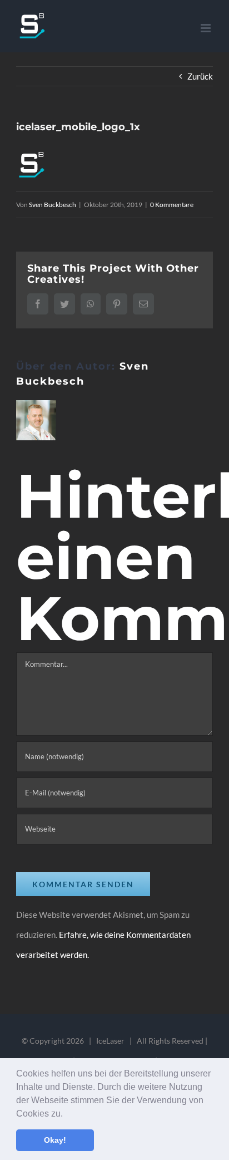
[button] (66, 1114)
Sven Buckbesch (52, 204)
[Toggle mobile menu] (206, 28)
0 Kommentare (171, 204)
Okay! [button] (55, 1140)
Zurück (200, 76)
